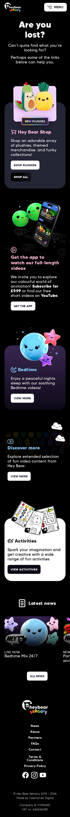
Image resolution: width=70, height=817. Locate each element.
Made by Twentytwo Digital (35, 798)
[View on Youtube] (44, 776)
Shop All (21, 177)
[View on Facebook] (26, 776)
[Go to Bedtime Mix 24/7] (31, 631)
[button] (55, 7)
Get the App (23, 306)
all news (37, 676)
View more (22, 398)
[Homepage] (17, 7)
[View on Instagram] (35, 776)
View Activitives (24, 569)
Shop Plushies (25, 165)
